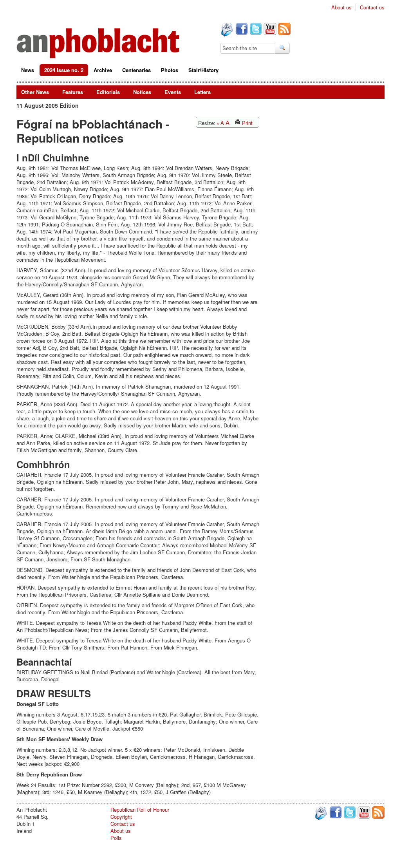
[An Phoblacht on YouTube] (269, 30)
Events (172, 92)
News (27, 70)
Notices (142, 92)
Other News (35, 92)
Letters (202, 92)
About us (341, 7)
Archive (103, 70)
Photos (169, 70)
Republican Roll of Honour (139, 809)
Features (72, 92)
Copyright (121, 816)
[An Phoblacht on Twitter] (255, 30)
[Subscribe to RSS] (283, 30)
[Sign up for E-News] (226, 30)
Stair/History (203, 70)
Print (246, 123)
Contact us (372, 7)
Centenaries (136, 70)
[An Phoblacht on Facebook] (241, 30)
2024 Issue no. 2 (63, 70)
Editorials (108, 92)
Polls (116, 837)
